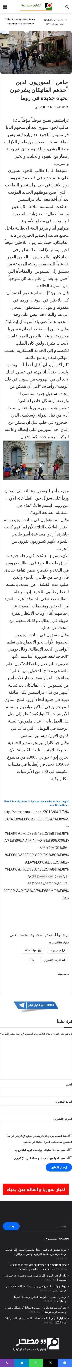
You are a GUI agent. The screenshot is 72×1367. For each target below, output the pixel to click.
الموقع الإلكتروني (62, 1118)
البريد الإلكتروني (63, 1101)
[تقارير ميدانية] (36, 6)
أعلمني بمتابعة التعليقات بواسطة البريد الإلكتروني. (42, 1150)
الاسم (69, 1084)
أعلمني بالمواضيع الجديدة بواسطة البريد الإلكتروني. (41, 1158)
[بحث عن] (67, 8)
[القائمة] (5, 8)
